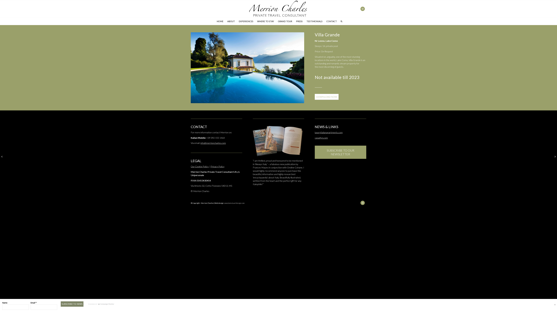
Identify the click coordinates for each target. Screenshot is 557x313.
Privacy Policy (217, 166)
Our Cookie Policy (200, 166)
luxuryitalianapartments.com (329, 132)
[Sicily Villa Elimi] (2, 156)
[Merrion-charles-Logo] (278, 9)
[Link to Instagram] (362, 9)
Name (4, 302)
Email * (34, 302)
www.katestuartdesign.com (234, 203)
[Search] (340, 21)
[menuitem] (220, 21)
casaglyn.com (321, 137)
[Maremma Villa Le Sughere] (555, 156)
